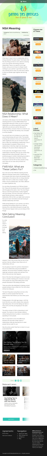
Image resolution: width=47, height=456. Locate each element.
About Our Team (23, 433)
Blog (20, 438)
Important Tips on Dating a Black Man (38, 156)
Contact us (21, 437)
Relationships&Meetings (14, 32)
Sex (35, 170)
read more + (11, 419)
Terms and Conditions (7, 435)
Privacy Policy (5, 433)
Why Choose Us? (23, 435)
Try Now (38, 44)
